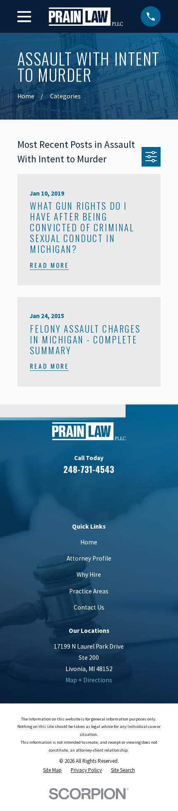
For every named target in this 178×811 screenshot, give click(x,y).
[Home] (86, 16)
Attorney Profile (89, 558)
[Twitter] (119, 494)
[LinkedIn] (79, 494)
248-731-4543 (88, 469)
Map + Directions (88, 680)
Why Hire (89, 574)
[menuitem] (52, 770)
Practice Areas (88, 591)
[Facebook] (58, 494)
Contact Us (89, 607)
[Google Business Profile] (99, 494)
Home (88, 542)
